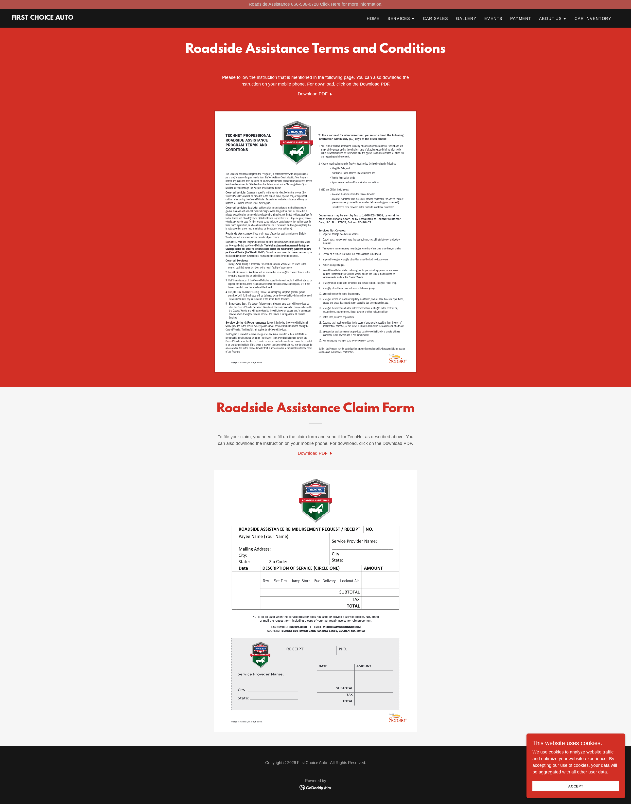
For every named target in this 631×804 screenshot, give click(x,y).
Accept (576, 786)
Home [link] (373, 19)
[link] (42, 18)
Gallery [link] (466, 19)
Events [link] (493, 19)
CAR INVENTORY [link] (593, 19)
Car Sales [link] (435, 19)
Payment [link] (520, 19)
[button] (401, 19)
